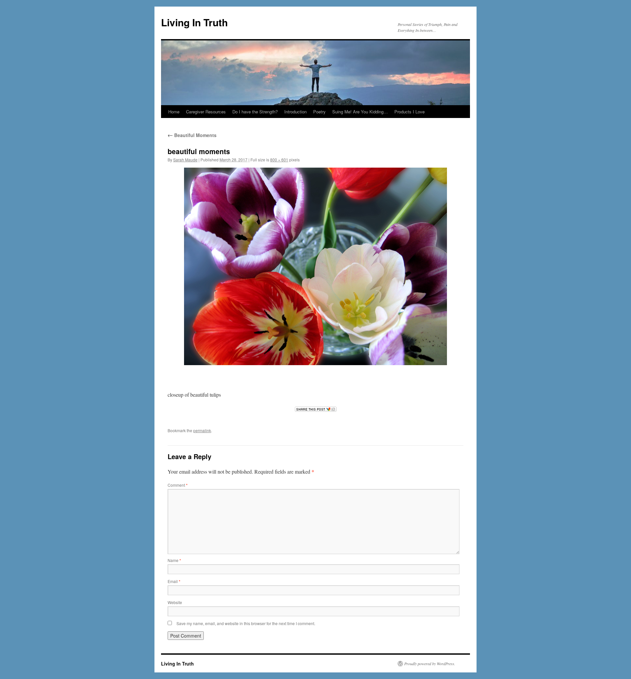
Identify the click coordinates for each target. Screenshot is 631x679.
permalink (202, 430)
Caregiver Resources (206, 111)
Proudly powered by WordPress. (429, 663)
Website (175, 602)
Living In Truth (194, 22)
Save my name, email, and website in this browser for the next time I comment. (245, 623)
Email (174, 581)
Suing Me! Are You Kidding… (360, 111)
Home (173, 111)
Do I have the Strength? (255, 111)
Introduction (295, 111)
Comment (178, 485)
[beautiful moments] (315, 266)
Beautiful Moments (192, 135)
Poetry (319, 111)
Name (174, 560)
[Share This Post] (315, 409)
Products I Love (409, 111)
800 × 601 (279, 159)
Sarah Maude (185, 159)
